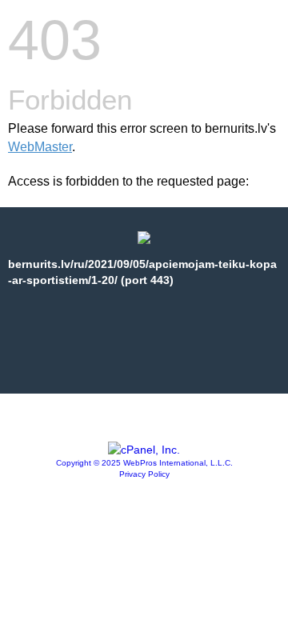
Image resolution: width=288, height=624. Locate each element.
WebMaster (40, 147)
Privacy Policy (144, 474)
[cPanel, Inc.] (144, 449)
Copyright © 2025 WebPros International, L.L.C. (144, 462)
